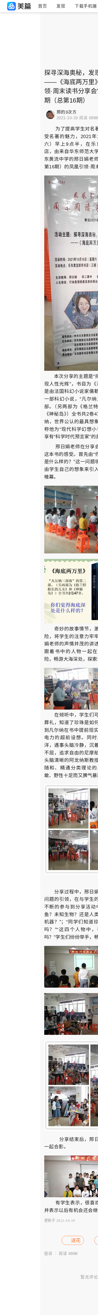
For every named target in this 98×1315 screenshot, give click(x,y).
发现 (60, 6)
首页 (42, 6)
